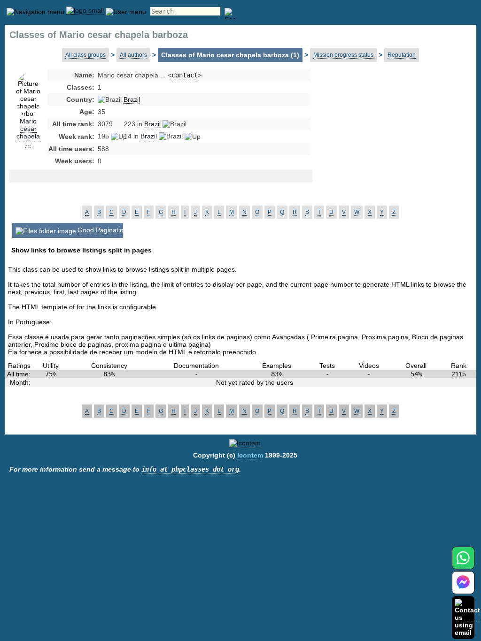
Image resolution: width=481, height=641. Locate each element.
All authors (133, 55)
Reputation (402, 55)
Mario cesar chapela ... (28, 132)
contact (184, 75)
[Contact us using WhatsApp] (463, 563)
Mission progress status (343, 55)
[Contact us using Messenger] (463, 588)
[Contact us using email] (467, 617)
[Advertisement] (387, 145)
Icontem (250, 455)
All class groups (85, 55)
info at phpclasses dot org (190, 469)
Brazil (132, 99)
